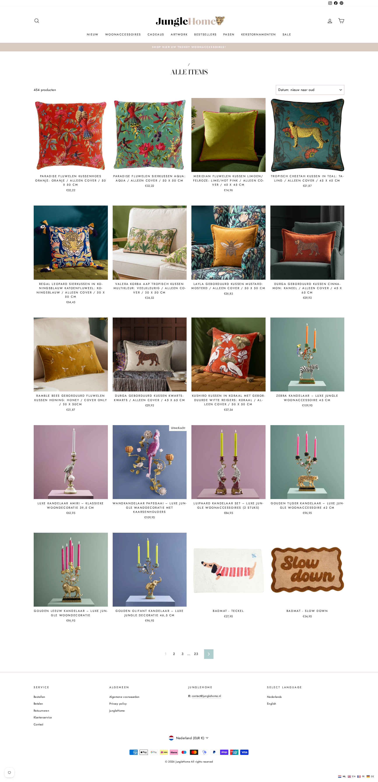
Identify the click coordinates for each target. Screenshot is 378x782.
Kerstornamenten (258, 34)
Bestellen (39, 697)
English (271, 704)
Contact (38, 724)
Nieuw (93, 34)
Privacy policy (118, 704)
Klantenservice (43, 717)
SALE (287, 34)
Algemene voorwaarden (124, 697)
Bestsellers (205, 34)
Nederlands (274, 697)
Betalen (38, 704)
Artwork (179, 34)
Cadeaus (156, 34)
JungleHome (117, 711)
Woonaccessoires (123, 34)
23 (196, 653)
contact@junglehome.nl (206, 696)
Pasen (229, 34)
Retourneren (41, 711)
